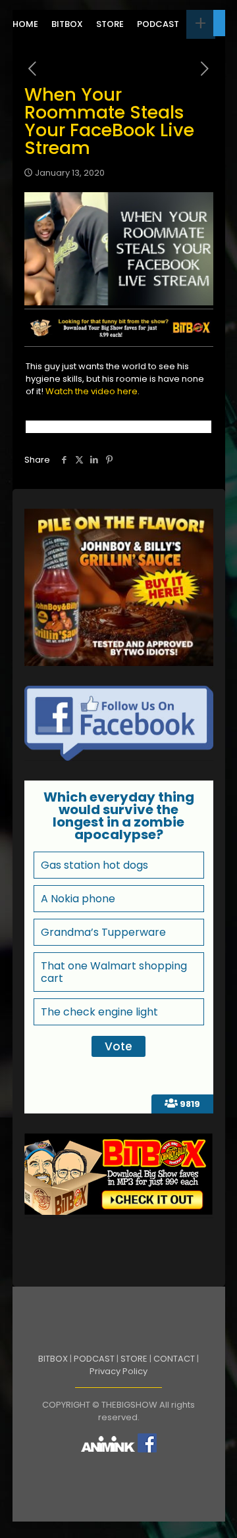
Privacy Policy (118, 1371)
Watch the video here (91, 391)
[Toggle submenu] (200, 24)
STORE (133, 1358)
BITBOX (53, 1358)
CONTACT (174, 1358)
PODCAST (94, 1358)
